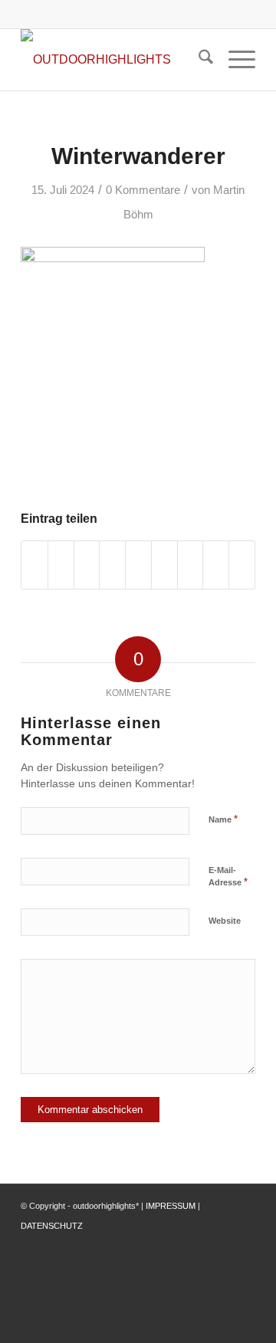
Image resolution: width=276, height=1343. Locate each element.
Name (223, 819)
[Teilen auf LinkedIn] (138, 564)
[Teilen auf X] (61, 564)
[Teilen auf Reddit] (215, 564)
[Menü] (234, 59)
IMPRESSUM (171, 1205)
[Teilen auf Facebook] (34, 564)
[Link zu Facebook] (197, 1244)
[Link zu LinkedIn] (243, 1244)
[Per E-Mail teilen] (242, 564)
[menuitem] (198, 59)
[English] (174, 11)
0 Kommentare (143, 190)
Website (225, 920)
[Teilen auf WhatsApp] (87, 564)
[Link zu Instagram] (220, 1244)
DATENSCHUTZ (52, 1225)
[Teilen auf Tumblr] (164, 564)
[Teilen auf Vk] (190, 564)
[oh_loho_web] (115, 59)
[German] (193, 11)
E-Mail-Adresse (228, 876)
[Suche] (198, 59)
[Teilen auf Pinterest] (112, 564)
